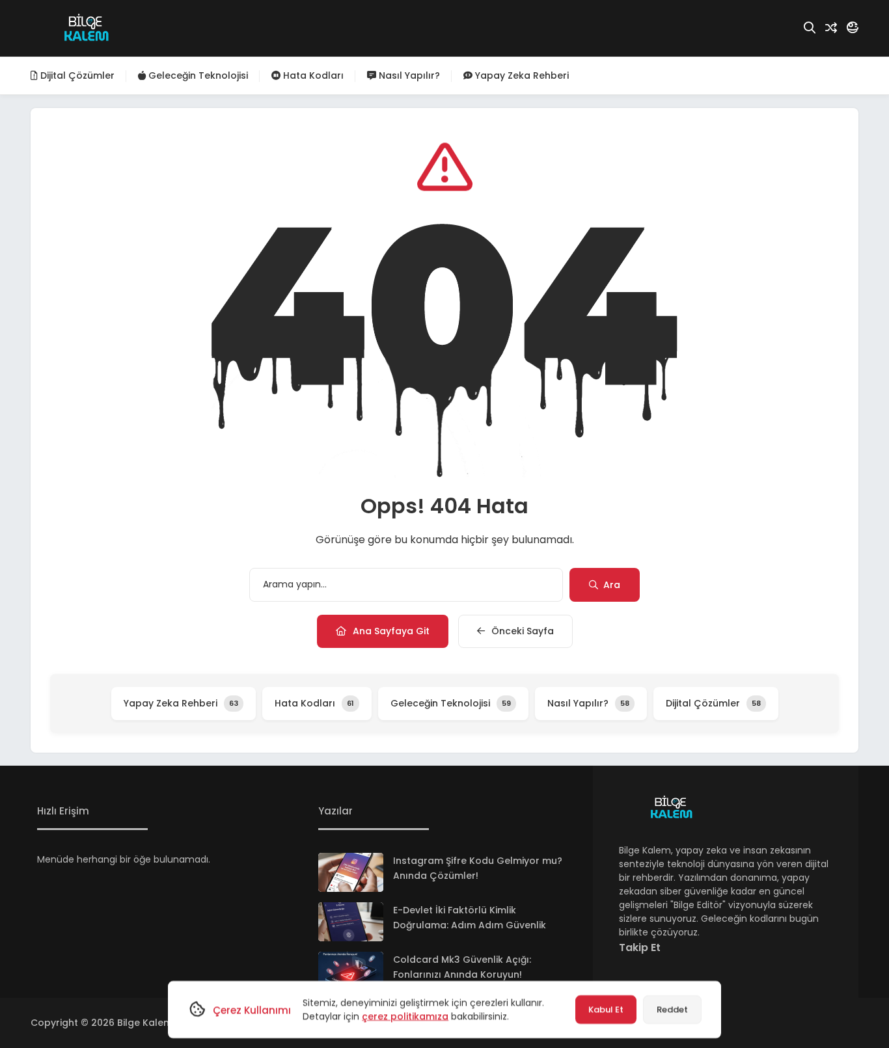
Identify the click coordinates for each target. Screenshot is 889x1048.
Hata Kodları (312, 75)
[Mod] (852, 28)
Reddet (672, 1009)
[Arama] (809, 28)
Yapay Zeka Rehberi (520, 75)
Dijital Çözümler (76, 75)
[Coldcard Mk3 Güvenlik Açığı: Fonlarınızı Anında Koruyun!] (350, 971)
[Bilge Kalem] (86, 28)
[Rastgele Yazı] (831, 28)
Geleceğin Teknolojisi (197, 75)
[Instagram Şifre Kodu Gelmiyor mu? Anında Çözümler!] (350, 872)
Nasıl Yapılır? (408, 75)
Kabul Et (605, 1009)
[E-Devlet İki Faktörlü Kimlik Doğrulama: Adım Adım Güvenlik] (350, 921)
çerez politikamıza (405, 1016)
